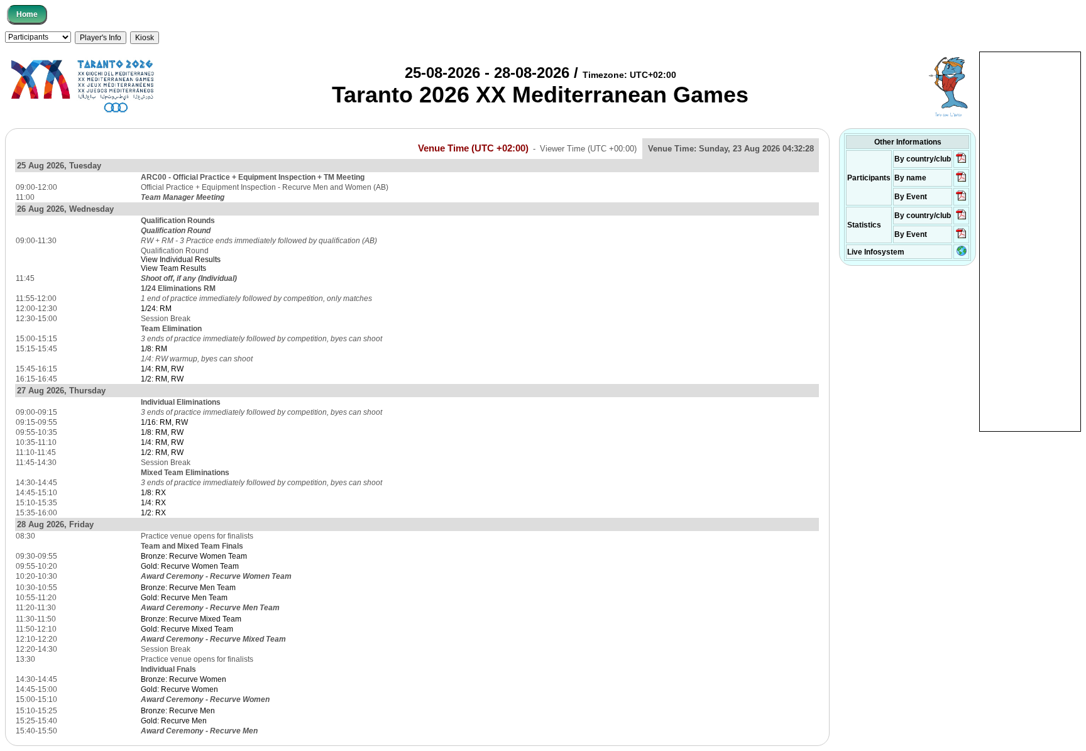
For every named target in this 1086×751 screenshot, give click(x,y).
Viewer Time (588, 148)
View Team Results (173, 268)
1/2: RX (153, 512)
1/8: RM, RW (162, 432)
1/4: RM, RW (162, 369)
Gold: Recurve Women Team (190, 566)
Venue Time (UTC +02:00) (473, 148)
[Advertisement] (1030, 240)
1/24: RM (156, 308)
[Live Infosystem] (962, 253)
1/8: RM (154, 348)
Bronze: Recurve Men (178, 710)
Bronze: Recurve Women (183, 679)
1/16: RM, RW (164, 422)
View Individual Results (181, 259)
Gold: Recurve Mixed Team (187, 629)
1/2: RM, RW (162, 379)
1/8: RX (153, 492)
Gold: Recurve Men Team (184, 597)
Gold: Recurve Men (174, 720)
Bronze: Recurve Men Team (188, 587)
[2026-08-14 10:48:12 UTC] (961, 162)
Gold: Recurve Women (179, 689)
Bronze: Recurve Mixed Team (191, 619)
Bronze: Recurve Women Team (194, 556)
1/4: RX (153, 502)
